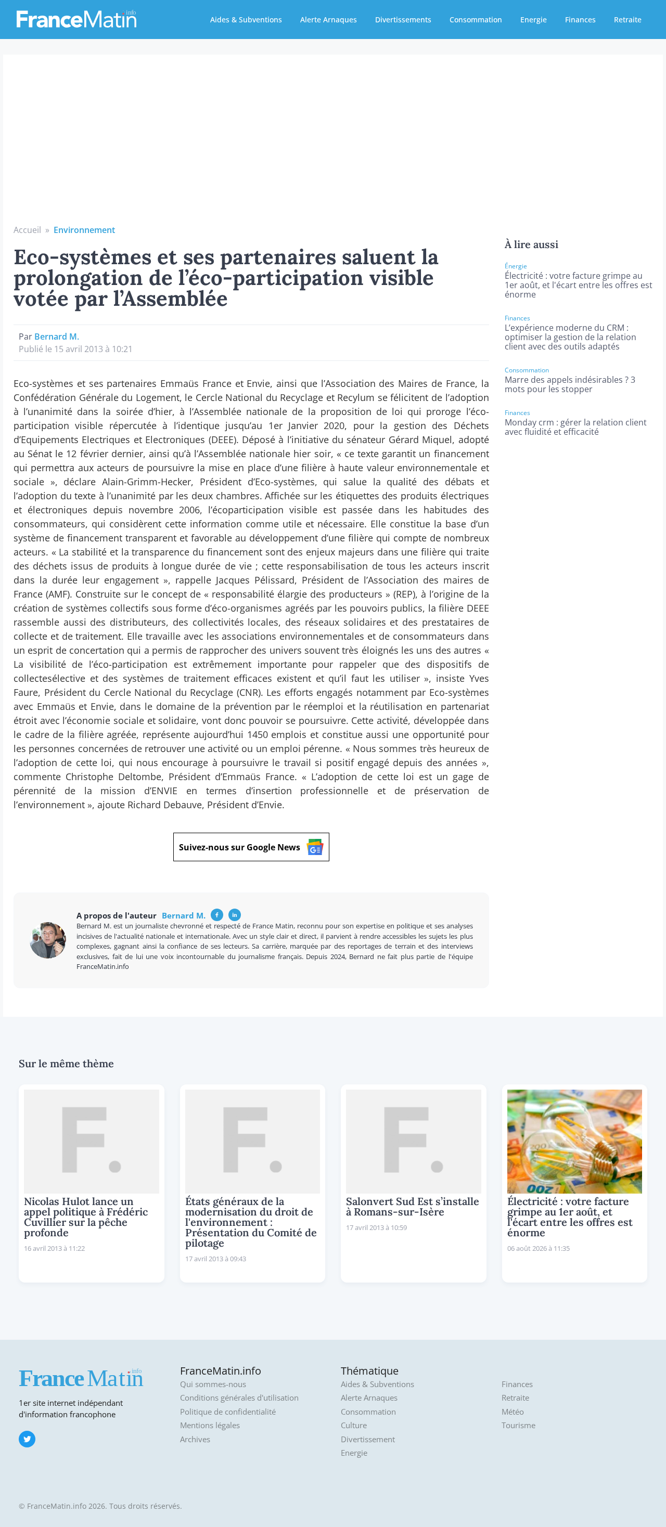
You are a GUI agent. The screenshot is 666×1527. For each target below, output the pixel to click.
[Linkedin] (234, 915)
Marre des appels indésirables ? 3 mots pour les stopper (570, 384)
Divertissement (368, 1439)
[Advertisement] (333, 145)
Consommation (476, 19)
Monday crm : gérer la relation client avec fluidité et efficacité (576, 427)
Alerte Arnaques (328, 19)
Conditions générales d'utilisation (239, 1398)
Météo (513, 1412)
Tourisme (518, 1425)
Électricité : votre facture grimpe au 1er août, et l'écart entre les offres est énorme (578, 285)
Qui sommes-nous (213, 1384)
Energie (533, 19)
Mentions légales (210, 1425)
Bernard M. (56, 336)
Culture (354, 1425)
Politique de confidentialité (228, 1412)
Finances (580, 19)
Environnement (84, 230)
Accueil (27, 230)
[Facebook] (217, 915)
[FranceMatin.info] (76, 18)
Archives (195, 1439)
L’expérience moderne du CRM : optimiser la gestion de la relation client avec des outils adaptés (570, 337)
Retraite (628, 19)
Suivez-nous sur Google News (239, 847)
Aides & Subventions (246, 19)
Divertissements (403, 19)
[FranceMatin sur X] (27, 1439)
